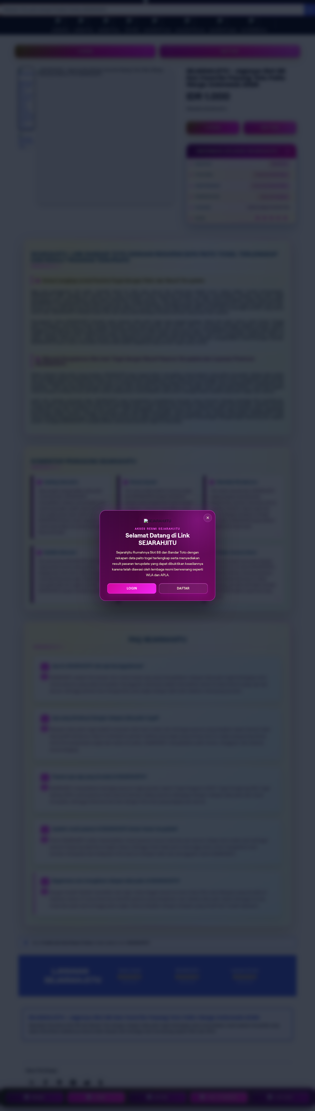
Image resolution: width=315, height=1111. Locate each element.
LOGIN (132, 588)
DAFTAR (183, 588)
